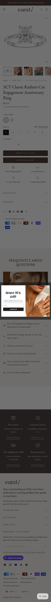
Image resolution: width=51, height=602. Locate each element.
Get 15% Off (13, 309)
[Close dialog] (48, 287)
